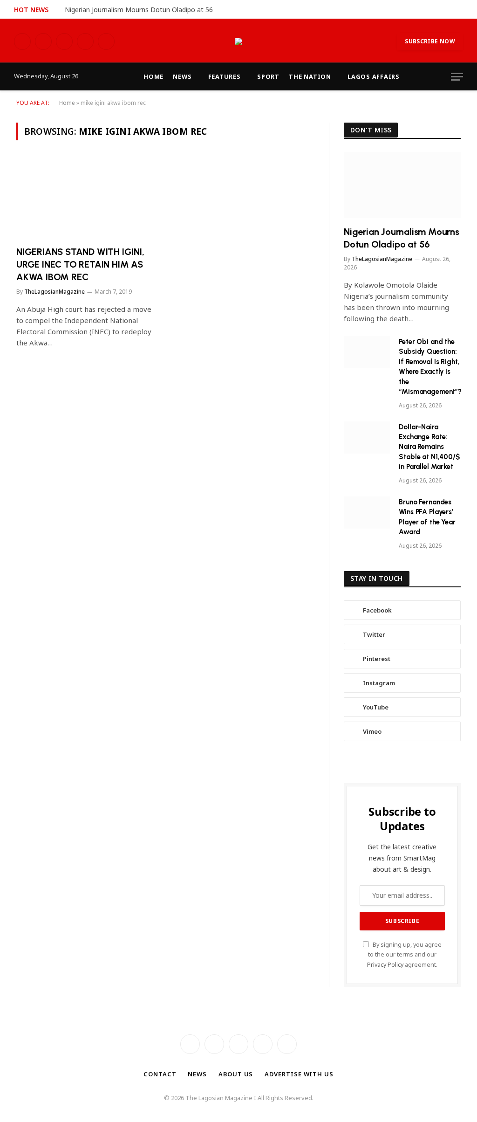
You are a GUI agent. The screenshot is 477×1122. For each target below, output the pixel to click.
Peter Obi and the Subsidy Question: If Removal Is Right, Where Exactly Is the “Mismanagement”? (430, 366)
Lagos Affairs (374, 76)
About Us (235, 1074)
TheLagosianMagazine (54, 292)
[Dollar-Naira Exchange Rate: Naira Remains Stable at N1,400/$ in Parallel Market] (367, 437)
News (182, 76)
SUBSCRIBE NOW (430, 41)
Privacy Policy (385, 965)
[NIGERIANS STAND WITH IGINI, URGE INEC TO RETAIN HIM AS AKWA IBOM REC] (86, 198)
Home (153, 76)
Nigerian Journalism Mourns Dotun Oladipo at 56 (139, 10)
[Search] (462, 9)
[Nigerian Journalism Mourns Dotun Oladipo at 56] (402, 185)
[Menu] (457, 76)
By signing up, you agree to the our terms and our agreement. (404, 955)
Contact (159, 1074)
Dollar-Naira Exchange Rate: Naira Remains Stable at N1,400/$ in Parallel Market (429, 447)
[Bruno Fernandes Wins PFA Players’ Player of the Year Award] (367, 512)
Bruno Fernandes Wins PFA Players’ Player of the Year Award (427, 517)
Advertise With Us (299, 1074)
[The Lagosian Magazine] (238, 41)
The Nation (310, 76)
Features (224, 76)
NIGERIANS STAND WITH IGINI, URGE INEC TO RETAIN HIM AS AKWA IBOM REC (80, 264)
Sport (268, 76)
